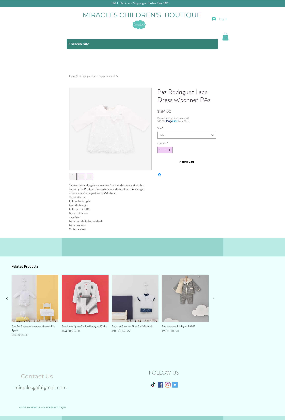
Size (160, 128)
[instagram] (168, 385)
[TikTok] (153, 385)
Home (72, 76)
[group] (110, 306)
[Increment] (169, 150)
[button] (225, 37)
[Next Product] (213, 298)
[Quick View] (35, 298)
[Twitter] (175, 385)
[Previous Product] (7, 298)
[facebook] (160, 385)
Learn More (183, 121)
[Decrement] (160, 150)
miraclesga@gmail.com (40, 387)
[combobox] (186, 135)
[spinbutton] (164, 150)
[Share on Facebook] (159, 175)
